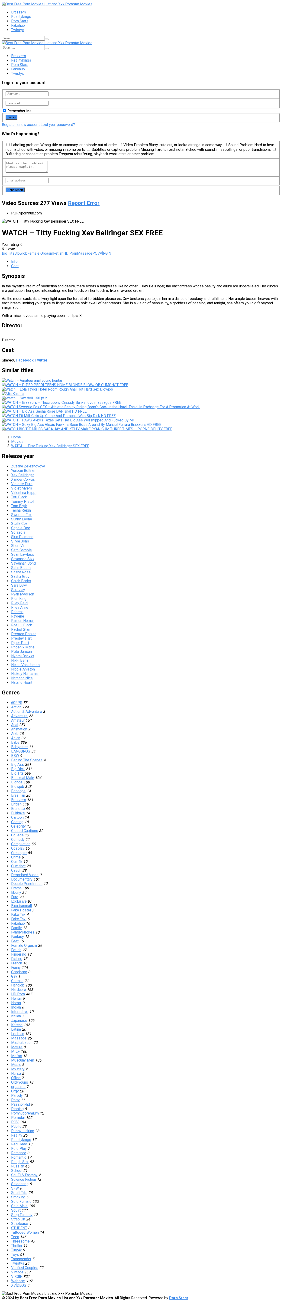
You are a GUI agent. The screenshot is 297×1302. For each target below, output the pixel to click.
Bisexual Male (22, 778)
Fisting (16, 959)
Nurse (16, 1073)
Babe (15, 742)
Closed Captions (24, 831)
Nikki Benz (20, 660)
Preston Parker (23, 634)
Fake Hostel (21, 910)
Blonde (17, 782)
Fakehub (18, 25)
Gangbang (19, 972)
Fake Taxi (18, 919)
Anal (14, 725)
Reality (16, 1135)
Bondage (18, 791)
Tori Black (19, 497)
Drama (16, 888)
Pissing (17, 1109)
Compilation (20, 844)
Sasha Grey (20, 576)
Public (16, 1126)
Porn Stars (19, 21)
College (17, 835)
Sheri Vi (17, 545)
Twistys (17, 30)
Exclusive (19, 901)
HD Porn (70, 253)
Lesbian (17, 1034)
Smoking (18, 1197)
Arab (15, 733)
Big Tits (8, 253)
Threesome (20, 1241)
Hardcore (18, 989)
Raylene (17, 616)
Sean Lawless (22, 554)
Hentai (16, 998)
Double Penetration (26, 883)
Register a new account (21, 124)
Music (16, 1064)
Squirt (16, 1210)
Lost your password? (58, 124)
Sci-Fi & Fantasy (24, 1175)
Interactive (19, 1011)
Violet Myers (21, 488)
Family (16, 928)
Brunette (18, 808)
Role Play (19, 1148)
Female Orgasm (40, 253)
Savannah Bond (23, 563)
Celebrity (18, 826)
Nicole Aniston (23, 669)
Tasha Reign (21, 510)
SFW (15, 1188)
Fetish (58, 253)
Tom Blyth (19, 506)
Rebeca (17, 612)
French (16, 963)
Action (16, 707)
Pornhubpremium (25, 1113)
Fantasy (17, 936)
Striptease (19, 1223)
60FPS (16, 702)
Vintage (17, 1272)
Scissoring (20, 1184)
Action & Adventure (26, 711)
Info (14, 261)
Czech (16, 870)
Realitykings (21, 16)
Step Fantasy (21, 1215)
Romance (18, 1153)
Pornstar (18, 1117)
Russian (17, 1166)
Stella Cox (19, 523)
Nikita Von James (25, 665)
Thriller (16, 1245)
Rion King (18, 598)
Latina (16, 1029)
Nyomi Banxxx (22, 656)
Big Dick (18, 769)
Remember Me (19, 111)
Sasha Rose (21, 572)
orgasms (18, 1087)
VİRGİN (105, 253)
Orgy (15, 1091)
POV (96, 253)
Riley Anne (19, 607)
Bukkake (18, 813)
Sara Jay (18, 590)
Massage (84, 253)
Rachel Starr (21, 629)
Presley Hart (21, 638)
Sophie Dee (20, 528)
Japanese (19, 1020)
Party (15, 1100)
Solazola (18, 532)
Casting (17, 822)
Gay (14, 976)
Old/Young (19, 1082)
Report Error (84, 203)
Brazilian (18, 795)
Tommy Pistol (22, 501)
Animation (19, 729)
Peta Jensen (21, 651)
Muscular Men (22, 1060)
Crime (16, 857)
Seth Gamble (21, 550)
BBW (15, 755)
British (16, 804)
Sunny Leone (21, 519)
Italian (16, 1016)
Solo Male (19, 1206)
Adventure (19, 716)
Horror (16, 1003)
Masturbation (21, 1042)
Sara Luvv (19, 585)
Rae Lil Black (21, 625)
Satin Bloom (21, 568)
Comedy (18, 839)
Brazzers (18, 12)
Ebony (16, 892)
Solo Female (21, 1201)
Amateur (18, 720)
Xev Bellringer (22, 475)
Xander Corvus (23, 479)
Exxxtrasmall (21, 906)
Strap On (18, 1219)
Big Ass (17, 764)
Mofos (16, 1056)
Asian (15, 738)
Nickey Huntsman (25, 673)
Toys (15, 1254)
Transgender (21, 1259)
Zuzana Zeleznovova (28, 466)
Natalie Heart (21, 682)
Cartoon (17, 817)
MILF (15, 1051)
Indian (16, 1007)
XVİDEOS (18, 1285)
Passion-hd (20, 1104)
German (17, 981)
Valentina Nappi (23, 492)
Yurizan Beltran (23, 470)
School (16, 1170)
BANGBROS (20, 751)
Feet (15, 941)
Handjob (17, 985)
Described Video (25, 875)
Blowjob (20, 253)
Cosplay (17, 848)
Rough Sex (20, 1162)
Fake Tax (18, 914)
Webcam (18, 1281)
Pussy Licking (22, 1131)
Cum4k (16, 861)
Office (16, 1078)
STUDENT (19, 1228)
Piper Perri (20, 643)
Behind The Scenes (26, 760)
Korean (17, 1025)
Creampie (19, 853)
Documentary (21, 879)
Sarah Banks (21, 581)
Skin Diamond (22, 537)
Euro (14, 897)
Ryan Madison (22, 594)
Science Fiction (23, 1179)
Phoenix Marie (23, 647)
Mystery (18, 1069)
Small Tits (19, 1192)
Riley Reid (19, 603)
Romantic (18, 1157)
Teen (15, 1237)
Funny (16, 967)
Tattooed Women (25, 1232)
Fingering (18, 954)
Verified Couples (24, 1268)
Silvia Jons (20, 541)
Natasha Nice (22, 678)
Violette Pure (21, 484)
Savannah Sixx (22, 559)
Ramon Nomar (22, 620)
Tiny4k (16, 1250)
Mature (17, 1047)
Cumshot (18, 866)
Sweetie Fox (21, 515)
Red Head (19, 1144)
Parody (17, 1095)
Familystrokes (22, 932)
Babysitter (19, 747)
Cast (15, 266)
